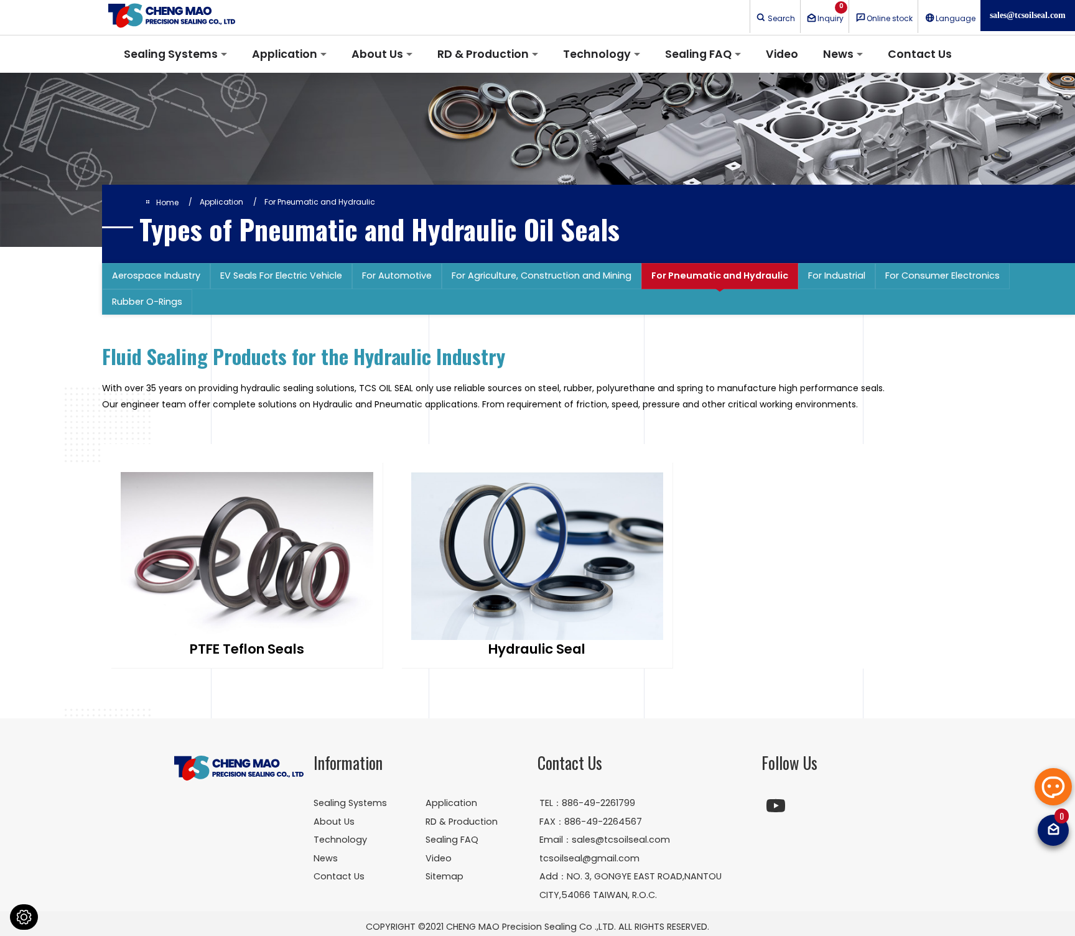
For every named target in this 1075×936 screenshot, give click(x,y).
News (838, 54)
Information (348, 763)
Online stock (890, 18)
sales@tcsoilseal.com (1028, 15)
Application (284, 54)
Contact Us (920, 54)
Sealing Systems (171, 54)
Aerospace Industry (156, 275)
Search (781, 18)
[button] (1053, 786)
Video (782, 54)
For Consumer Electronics (942, 275)
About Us (377, 54)
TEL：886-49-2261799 (587, 803)
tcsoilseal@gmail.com (589, 858)
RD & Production (483, 54)
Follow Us (789, 763)
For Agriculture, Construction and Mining (541, 275)
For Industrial (836, 275)
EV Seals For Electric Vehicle (281, 275)
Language (955, 18)
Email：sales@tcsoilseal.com (604, 839)
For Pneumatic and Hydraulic (719, 275)
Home (167, 202)
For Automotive (397, 275)
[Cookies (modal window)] (24, 917)
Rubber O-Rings (147, 301)
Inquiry (830, 12)
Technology (597, 54)
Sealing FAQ (698, 54)
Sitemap (444, 876)
